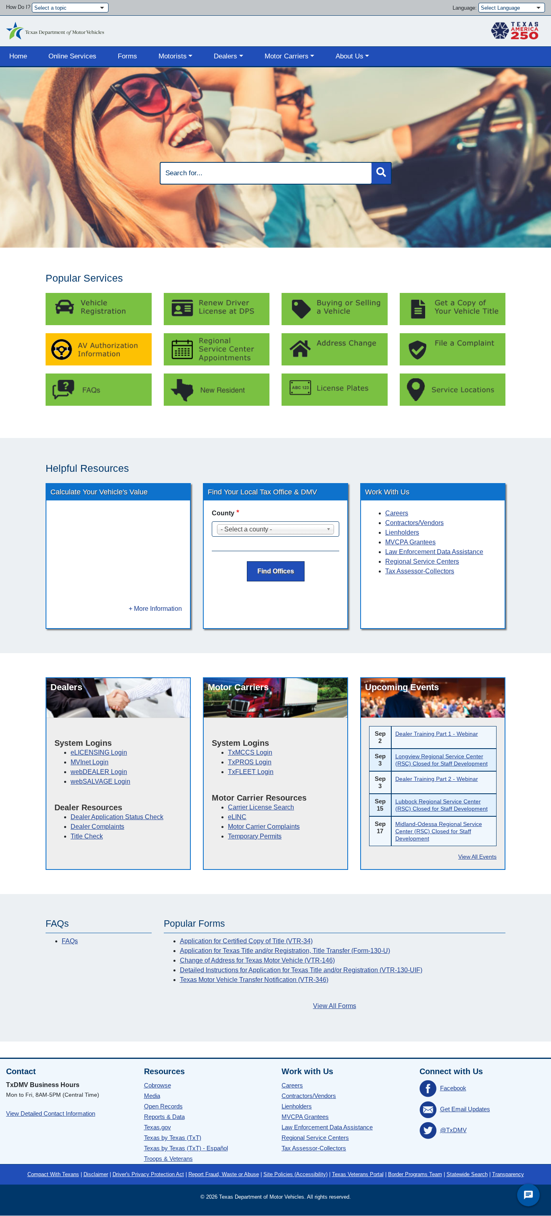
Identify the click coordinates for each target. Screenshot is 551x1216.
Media (152, 1095)
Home (18, 56)
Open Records (163, 1106)
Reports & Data (164, 1116)
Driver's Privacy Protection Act (148, 1174)
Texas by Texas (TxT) (172, 1137)
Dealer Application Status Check (117, 816)
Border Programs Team (415, 1174)
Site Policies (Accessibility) (295, 1174)
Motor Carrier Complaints (264, 826)
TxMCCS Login (250, 752)
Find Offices (275, 571)
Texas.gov (157, 1127)
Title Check (87, 836)
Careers (396, 513)
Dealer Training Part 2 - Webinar (436, 779)
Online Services (72, 56)
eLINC (237, 816)
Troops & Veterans (168, 1158)
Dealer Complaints (97, 826)
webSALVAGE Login (100, 781)
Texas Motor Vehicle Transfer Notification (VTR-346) (254, 979)
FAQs (70, 941)
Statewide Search (467, 1174)
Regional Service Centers (422, 561)
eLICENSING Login (99, 752)
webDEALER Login (99, 771)
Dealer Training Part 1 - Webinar (436, 733)
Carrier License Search (261, 807)
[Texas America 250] (514, 28)
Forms (127, 56)
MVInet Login (90, 762)
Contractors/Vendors (414, 522)
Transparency (508, 1174)
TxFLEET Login (250, 771)
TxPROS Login (249, 762)
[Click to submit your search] (381, 173)
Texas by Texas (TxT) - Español (186, 1148)
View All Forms (334, 1005)
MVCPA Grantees (410, 542)
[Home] (55, 28)
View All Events (477, 856)
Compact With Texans (53, 1174)
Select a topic (50, 8)
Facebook (453, 1088)
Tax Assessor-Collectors (419, 571)
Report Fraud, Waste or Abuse (223, 1174)
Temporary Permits (255, 836)
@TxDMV (453, 1130)
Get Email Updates (465, 1109)
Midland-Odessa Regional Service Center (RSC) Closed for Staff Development (438, 831)
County (223, 513)
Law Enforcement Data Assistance (434, 551)
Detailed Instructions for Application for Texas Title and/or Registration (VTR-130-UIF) (301, 970)
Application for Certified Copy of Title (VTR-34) (246, 941)
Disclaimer (95, 1174)
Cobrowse (157, 1085)
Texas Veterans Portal (358, 1174)
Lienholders (402, 532)
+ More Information (155, 608)
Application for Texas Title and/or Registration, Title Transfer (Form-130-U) (285, 950)
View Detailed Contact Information (50, 1113)
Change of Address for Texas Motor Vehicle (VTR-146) (257, 960)
